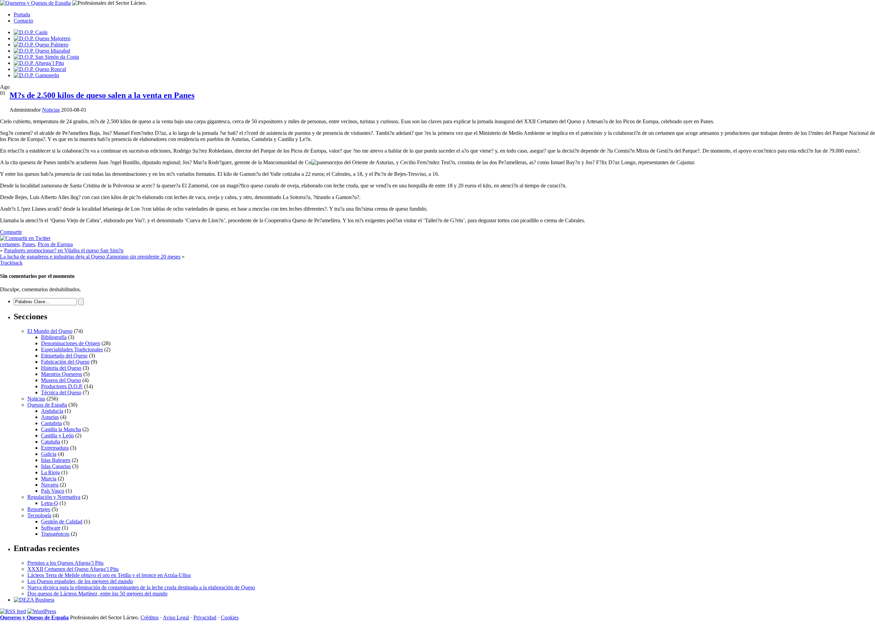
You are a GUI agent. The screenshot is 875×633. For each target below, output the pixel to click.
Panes (28, 244)
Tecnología (39, 515)
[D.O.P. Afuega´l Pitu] (39, 63)
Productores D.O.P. (62, 386)
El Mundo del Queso (49, 331)
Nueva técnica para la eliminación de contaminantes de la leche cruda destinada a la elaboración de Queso (141, 587)
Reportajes (38, 509)
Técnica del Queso (61, 392)
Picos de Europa (55, 244)
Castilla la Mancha (61, 429)
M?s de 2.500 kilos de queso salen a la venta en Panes (102, 95)
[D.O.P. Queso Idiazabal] (42, 51)
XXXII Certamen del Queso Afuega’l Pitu (73, 569)
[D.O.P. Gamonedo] (36, 75)
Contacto (23, 21)
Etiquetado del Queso (64, 355)
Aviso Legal (176, 617)
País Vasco (52, 491)
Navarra (49, 485)
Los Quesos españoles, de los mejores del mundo (80, 581)
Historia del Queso (61, 368)
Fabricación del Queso (65, 362)
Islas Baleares (55, 460)
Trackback (11, 263)
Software (50, 528)
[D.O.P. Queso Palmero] (41, 44)
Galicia (48, 454)
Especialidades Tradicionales (72, 349)
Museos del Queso (61, 380)
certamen (9, 244)
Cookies (230, 617)
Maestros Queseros (61, 374)
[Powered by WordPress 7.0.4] (41, 611)
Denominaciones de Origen (70, 343)
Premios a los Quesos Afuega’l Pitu (65, 563)
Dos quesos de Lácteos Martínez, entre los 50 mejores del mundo (97, 593)
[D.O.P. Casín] (31, 32)
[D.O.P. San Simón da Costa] (46, 57)
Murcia (48, 478)
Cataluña (50, 442)
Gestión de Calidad (61, 521)
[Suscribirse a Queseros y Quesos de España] (13, 611)
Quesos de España (47, 405)
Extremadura (55, 448)
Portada (22, 14)
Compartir (11, 232)
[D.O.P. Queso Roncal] (40, 69)
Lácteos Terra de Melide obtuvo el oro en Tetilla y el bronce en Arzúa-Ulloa (109, 575)
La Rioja (50, 472)
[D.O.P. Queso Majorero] (42, 38)
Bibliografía (54, 337)
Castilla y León (57, 435)
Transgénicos (55, 534)
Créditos (149, 617)
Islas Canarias (56, 466)
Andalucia (52, 411)
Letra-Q (49, 503)
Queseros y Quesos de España (34, 617)
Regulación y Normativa (53, 497)
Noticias (51, 110)
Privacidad (204, 617)
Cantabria (51, 423)
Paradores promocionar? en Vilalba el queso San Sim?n (63, 250)
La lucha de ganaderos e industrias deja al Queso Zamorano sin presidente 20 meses (90, 256)
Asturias (50, 417)
